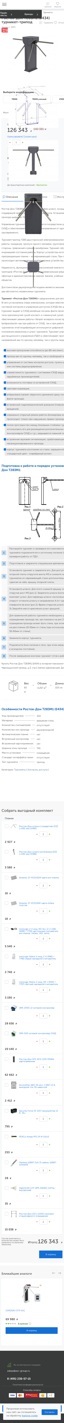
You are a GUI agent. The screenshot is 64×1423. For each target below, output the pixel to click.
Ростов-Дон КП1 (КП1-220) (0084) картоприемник (36, 1060)
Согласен (50, 1412)
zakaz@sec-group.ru (18, 1370)
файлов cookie (30, 1415)
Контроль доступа (38, 769)
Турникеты (20, 769)
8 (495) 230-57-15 (19, 1378)
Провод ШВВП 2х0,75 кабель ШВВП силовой (37, 1163)
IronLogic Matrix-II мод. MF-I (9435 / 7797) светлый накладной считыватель (38, 983)
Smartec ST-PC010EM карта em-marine (39, 877)
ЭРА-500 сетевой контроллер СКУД (37, 1033)
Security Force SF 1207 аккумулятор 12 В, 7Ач (38, 1112)
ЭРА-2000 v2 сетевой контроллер (36, 1008)
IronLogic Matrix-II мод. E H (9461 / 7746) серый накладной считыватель (37, 957)
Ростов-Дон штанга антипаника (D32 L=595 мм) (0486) (38, 853)
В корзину (51, 1254)
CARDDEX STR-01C (15, 1310)
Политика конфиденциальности (28, 1384)
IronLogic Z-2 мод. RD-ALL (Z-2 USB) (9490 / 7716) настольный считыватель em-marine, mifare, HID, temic (38, 931)
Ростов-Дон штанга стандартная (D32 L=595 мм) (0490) (38, 827)
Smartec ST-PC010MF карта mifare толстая (36, 904)
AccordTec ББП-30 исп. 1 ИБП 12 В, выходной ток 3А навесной (37, 1086)
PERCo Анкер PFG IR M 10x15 (34, 1136)
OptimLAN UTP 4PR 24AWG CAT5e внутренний (37, 1189)
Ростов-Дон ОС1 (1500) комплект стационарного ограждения (36, 1215)
